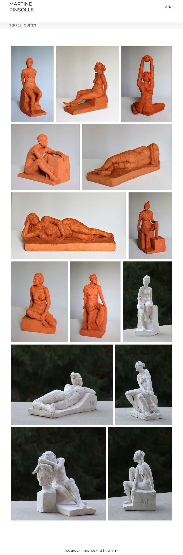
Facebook (72, 551)
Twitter (112, 551)
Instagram (93, 551)
